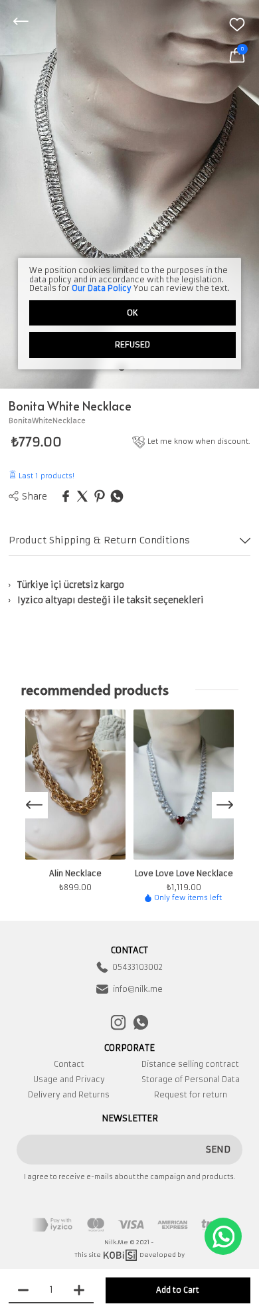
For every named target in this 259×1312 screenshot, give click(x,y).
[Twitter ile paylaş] (82, 497)
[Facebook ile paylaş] (65, 497)
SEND (218, 1149)
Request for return (190, 1094)
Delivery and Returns (69, 1094)
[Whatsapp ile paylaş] (117, 497)
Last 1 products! (45, 476)
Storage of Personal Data (190, 1079)
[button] (225, 805)
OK (132, 313)
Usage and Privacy (69, 1079)
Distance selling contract (190, 1064)
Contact (69, 1064)
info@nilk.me (138, 989)
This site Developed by (129, 1254)
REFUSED (132, 344)
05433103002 (137, 967)
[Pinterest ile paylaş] (99, 497)
